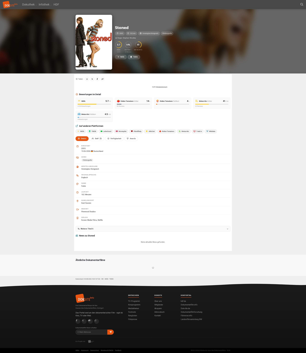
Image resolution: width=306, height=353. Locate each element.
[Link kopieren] (102, 79)
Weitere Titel (87, 229)
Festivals (132, 312)
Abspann (158, 308)
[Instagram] (96, 321)
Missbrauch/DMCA (107, 350)
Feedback (118, 350)
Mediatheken (133, 308)
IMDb (82, 131)
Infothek (44, 4)
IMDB (122, 57)
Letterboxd (107, 131)
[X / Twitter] (92, 79)
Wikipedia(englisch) (161, 87)
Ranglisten (132, 315)
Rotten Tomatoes (168, 131)
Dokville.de (185, 308)
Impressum (85, 350)
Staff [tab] (98, 139)
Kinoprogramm (134, 305)
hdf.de (183, 301)
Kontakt (157, 315)
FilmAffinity (137, 131)
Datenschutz (94, 350)
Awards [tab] (133, 139)
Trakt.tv (199, 131)
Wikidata (212, 131)
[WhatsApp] (87, 79)
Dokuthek (28, 4)
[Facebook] (97, 79)
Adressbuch (159, 312)
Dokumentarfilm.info (189, 305)
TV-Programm (134, 301)
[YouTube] (90, 321)
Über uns (158, 301)
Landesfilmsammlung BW (191, 319)
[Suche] (302, 4)
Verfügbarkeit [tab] (115, 139)
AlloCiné (152, 131)
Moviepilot (122, 131)
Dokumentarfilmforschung (191, 312)
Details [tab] (83, 139)
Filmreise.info (186, 315)
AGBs (77, 350)
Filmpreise (132, 319)
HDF (56, 4)
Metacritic (185, 131)
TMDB (135, 57)
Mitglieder (158, 305)
